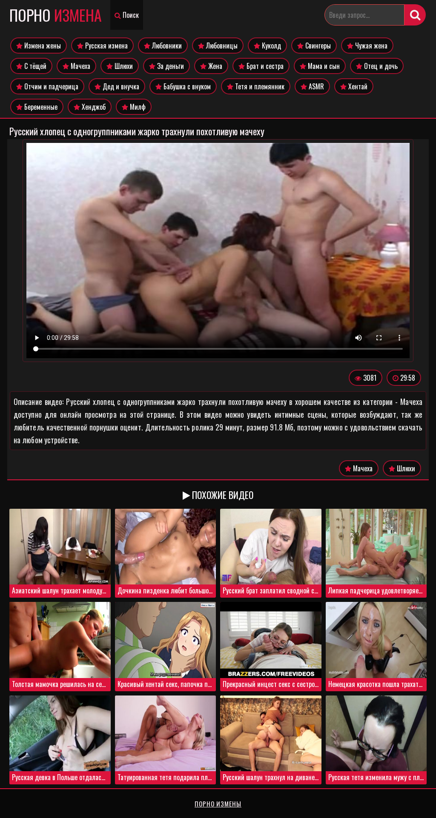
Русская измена (105, 45)
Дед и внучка (120, 86)
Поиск (130, 15)
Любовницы (221, 45)
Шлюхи (123, 66)
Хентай (357, 86)
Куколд (270, 45)
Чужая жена (370, 45)
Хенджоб (93, 107)
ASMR (315, 86)
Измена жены (42, 45)
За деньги (169, 66)
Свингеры (317, 45)
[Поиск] (415, 15)
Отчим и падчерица (50, 86)
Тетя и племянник (258, 86)
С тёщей (34, 66)
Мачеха (79, 66)
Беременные (40, 107)
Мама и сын (323, 66)
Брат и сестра (264, 66)
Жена (214, 66)
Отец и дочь (380, 66)
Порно (55, 14)
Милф (137, 107)
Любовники (166, 45)
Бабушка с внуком (186, 86)
